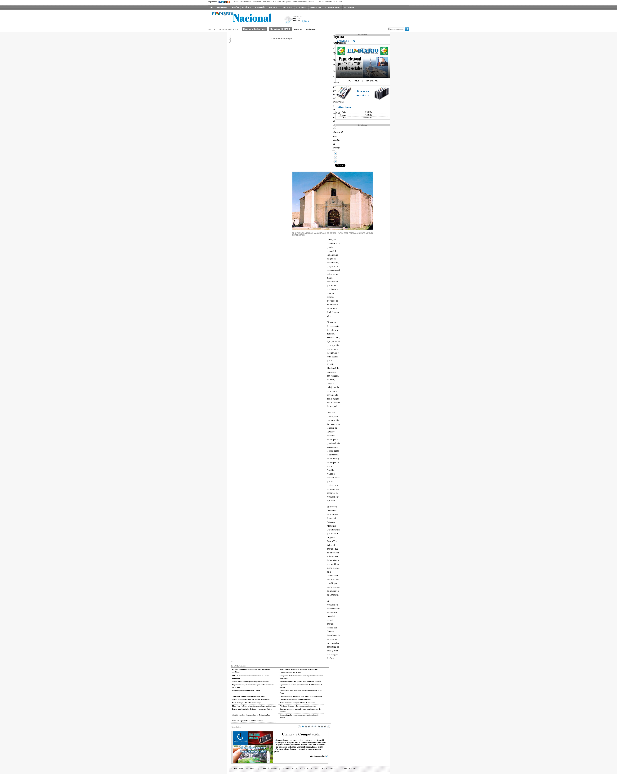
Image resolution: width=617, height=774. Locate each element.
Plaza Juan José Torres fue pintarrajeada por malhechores (254, 706)
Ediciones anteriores (363, 93)
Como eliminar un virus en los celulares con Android (300, 740)
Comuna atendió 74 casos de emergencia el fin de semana (301, 696)
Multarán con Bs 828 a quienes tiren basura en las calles (300, 681)
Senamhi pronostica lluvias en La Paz (246, 690)
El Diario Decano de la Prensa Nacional (244, 17)
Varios (311, 2)
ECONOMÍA (260, 7)
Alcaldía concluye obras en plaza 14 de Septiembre (251, 715)
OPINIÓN (235, 7)
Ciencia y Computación (301, 734)
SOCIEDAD (274, 7)
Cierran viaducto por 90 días (290, 672)
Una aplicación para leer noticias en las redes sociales (301, 742)
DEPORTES (315, 7)
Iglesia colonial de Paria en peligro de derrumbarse (298, 669)
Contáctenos (311, 29)
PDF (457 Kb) (372, 81)
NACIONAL (288, 7)
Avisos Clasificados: (242, 2)
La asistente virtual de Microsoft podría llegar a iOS (299, 747)
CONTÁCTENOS (269, 769)
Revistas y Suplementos (254, 29)
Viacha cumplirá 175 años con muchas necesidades (250, 699)
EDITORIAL (222, 7)
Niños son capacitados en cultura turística (247, 720)
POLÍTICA (246, 7)
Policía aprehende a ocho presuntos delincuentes (298, 706)
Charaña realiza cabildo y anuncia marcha (295, 699)
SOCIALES (349, 7)
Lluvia (288, 19)
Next (328, 726)
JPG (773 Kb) (353, 81)
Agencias (298, 29)
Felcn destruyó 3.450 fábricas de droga (246, 702)
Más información (317, 756)
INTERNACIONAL (333, 7)
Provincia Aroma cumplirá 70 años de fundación (297, 702)
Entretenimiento (300, 2)
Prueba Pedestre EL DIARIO (330, 2)
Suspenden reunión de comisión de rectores (248, 696)
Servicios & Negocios (282, 2)
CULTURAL (301, 7)
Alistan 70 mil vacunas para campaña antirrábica (250, 681)
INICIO (211, 7)
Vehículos (257, 2)
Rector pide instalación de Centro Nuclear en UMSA (252, 709)
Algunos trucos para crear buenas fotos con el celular (300, 745)
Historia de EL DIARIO (280, 29)
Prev (299, 726)
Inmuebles (267, 2)
